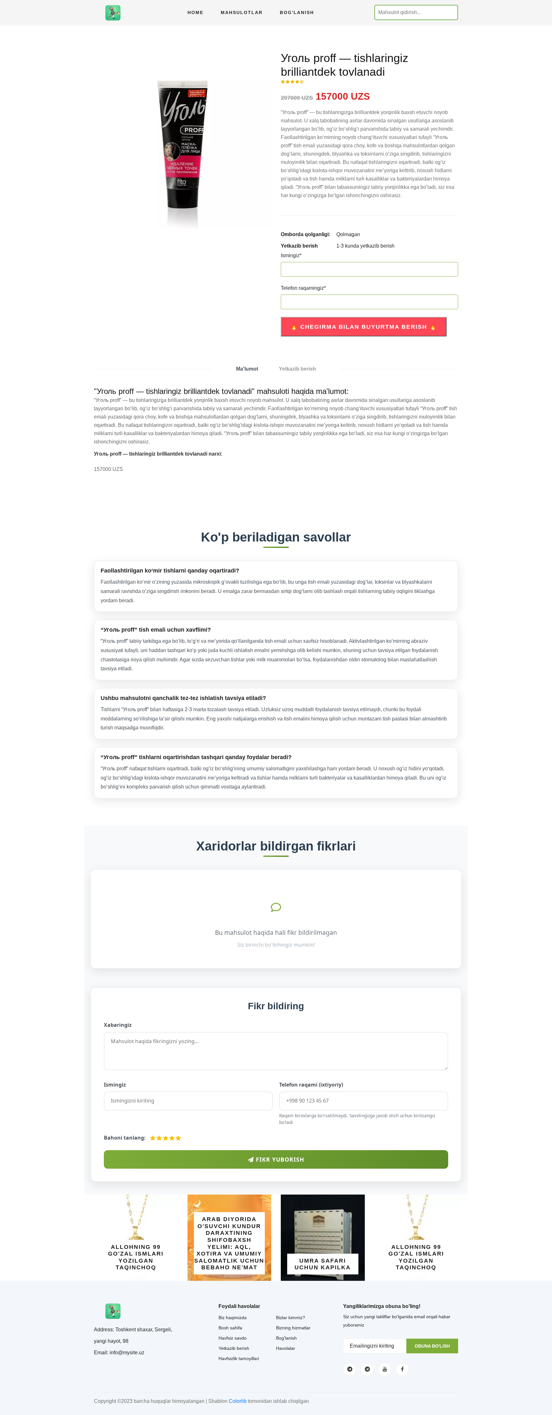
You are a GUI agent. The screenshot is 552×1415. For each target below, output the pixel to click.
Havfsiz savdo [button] (232, 1338)
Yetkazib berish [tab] (297, 369)
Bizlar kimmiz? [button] (290, 1317)
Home (195, 12)
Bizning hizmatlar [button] (293, 1327)
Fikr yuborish (279, 1159)
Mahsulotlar (242, 12)
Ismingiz (291, 255)
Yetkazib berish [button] (233, 1348)
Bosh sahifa (230, 1327)
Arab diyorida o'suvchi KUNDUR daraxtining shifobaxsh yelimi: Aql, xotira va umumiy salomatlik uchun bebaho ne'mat (229, 1243)
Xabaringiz (118, 1024)
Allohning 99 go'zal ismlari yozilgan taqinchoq (136, 1257)
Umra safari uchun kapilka (323, 1264)
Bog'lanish (297, 12)
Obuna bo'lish (432, 1346)
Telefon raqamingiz (303, 288)
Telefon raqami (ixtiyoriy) (311, 1084)
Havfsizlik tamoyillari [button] (238, 1358)
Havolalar (285, 1348)
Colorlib (238, 1401)
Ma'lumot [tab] (247, 369)
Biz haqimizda (232, 1317)
